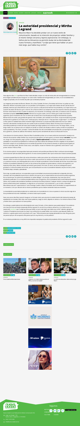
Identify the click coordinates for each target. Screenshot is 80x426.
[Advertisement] (40, 383)
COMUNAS (39, 12)
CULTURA (47, 414)
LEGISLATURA (27, 12)
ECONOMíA (10, 12)
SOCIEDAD (21, 12)
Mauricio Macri (11, 232)
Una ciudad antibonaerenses (11, 279)
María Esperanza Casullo (14, 228)
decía (15, 95)
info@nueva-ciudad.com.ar (12, 421)
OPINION (5, 277)
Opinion (6, 18)
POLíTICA (16, 12)
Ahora (5, 12)
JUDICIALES (33, 12)
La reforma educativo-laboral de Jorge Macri (65, 280)
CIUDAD (56, 414)
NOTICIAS (47, 409)
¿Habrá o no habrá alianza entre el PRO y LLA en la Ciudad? (39, 280)
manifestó (13, 209)
